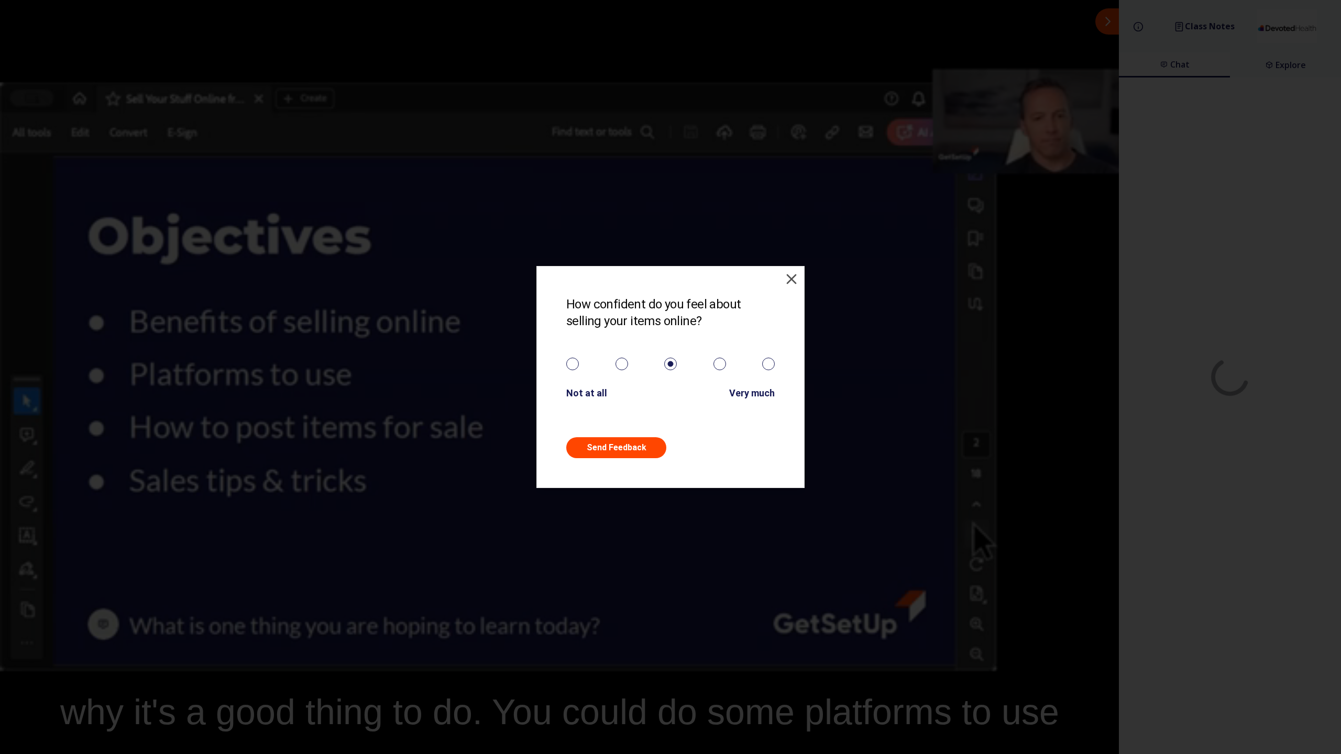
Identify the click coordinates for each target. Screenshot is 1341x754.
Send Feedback (616, 447)
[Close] (791, 279)
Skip (724, 447)
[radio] (572, 364)
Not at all (586, 392)
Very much (752, 392)
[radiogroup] (670, 364)
